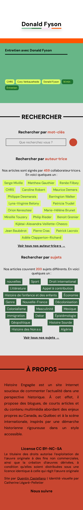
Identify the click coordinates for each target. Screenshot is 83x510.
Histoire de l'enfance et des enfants (31, 295)
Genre (10, 302)
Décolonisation (66, 302)
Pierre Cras (41, 231)
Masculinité (44, 309)
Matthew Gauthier (41, 183)
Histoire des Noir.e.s (26, 329)
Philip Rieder (42, 217)
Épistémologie (65, 316)
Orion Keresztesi (20, 210)
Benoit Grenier (68, 217)
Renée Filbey (69, 183)
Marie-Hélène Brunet (59, 210)
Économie (71, 295)
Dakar (39, 316)
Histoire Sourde (60, 322)
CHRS (10, 81)
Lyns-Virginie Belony (24, 203)
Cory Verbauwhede (28, 81)
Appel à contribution (58, 288)
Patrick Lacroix (67, 231)
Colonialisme (16, 309)
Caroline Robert (33, 190)
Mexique (70, 309)
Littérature (18, 288)
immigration (16, 316)
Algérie (66, 329)
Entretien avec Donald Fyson (28, 50)
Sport (35, 281)
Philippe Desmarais (22, 196)
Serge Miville (13, 183)
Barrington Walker (62, 196)
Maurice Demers (65, 190)
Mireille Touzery (15, 217)
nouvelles (14, 281)
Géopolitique (20, 322)
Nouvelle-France (35, 302)
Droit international (62, 281)
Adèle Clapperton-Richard (41, 237)
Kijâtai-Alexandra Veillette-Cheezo (41, 224)
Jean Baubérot (16, 231)
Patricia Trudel (63, 203)
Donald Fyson (51, 81)
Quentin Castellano (31, 478)
